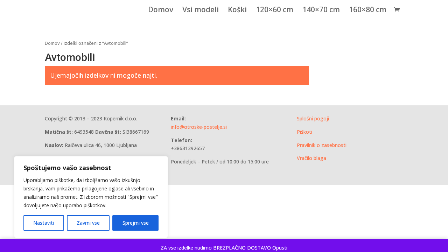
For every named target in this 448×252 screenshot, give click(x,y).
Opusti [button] (279, 247)
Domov (160, 10)
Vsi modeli (200, 10)
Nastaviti (43, 222)
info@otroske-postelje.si (199, 127)
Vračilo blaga (311, 158)
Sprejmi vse (135, 222)
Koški (237, 10)
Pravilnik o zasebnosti (321, 145)
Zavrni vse (88, 222)
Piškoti (304, 131)
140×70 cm (321, 10)
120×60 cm (274, 10)
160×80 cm (367, 10)
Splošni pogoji (313, 118)
